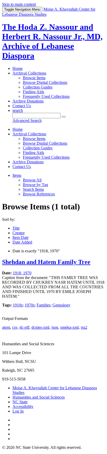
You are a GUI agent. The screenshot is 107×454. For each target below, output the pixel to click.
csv (14, 327)
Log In (18, 411)
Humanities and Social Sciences (38, 397)
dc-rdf (24, 327)
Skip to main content (19, 4)
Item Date (20, 237)
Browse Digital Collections (45, 82)
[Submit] (64, 117)
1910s (18, 305)
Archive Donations (28, 101)
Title (16, 228)
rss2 (84, 327)
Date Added (22, 242)
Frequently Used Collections (46, 96)
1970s (30, 305)
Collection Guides (37, 87)
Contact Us (21, 106)
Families (43, 305)
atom (6, 327)
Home (17, 68)
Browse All (32, 180)
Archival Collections (29, 73)
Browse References (39, 194)
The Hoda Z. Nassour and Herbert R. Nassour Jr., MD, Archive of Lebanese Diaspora (52, 41)
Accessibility (23, 406)
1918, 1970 (22, 273)
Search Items (33, 189)
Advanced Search (27, 120)
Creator (18, 233)
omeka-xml (69, 327)
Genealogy (61, 305)
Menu (22, 9)
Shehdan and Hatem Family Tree (46, 262)
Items (16, 175)
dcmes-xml (40, 327)
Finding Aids (33, 92)
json (54, 327)
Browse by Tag (35, 184)
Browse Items (34, 78)
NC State (20, 402)
